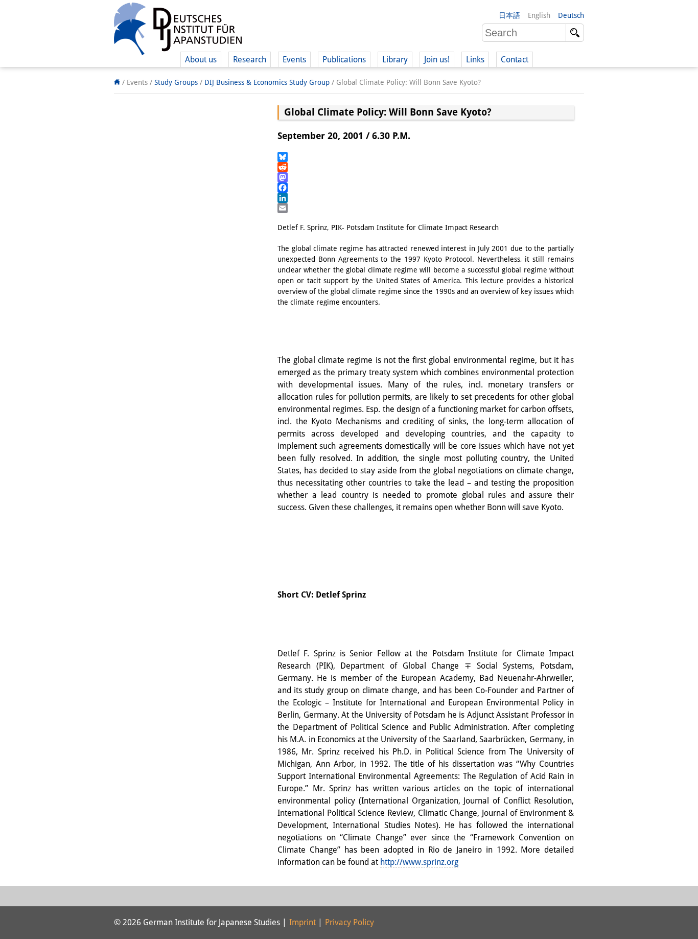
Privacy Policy (349, 922)
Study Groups (176, 82)
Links (475, 59)
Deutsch (571, 15)
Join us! (437, 59)
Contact (514, 59)
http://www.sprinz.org (419, 862)
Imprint (302, 922)
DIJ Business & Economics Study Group (267, 82)
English (539, 15)
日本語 (509, 15)
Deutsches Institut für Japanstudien (178, 31)
